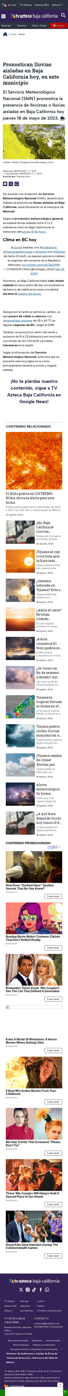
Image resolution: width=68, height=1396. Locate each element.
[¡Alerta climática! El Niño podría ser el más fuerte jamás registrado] (20, 649)
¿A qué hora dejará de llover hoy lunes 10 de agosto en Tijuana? (48, 822)
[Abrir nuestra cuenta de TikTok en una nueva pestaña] (34, 1289)
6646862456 (41, 1327)
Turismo (21, 25)
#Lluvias (16, 247)
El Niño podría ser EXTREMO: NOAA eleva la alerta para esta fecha (30, 498)
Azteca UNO (42, 5)
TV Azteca (26, 5)
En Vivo (61, 25)
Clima (13, 34)
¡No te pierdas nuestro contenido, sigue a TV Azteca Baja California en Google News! (34, 391)
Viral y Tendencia (42, 25)
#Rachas (59, 251)
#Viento (41, 251)
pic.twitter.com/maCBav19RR (41, 265)
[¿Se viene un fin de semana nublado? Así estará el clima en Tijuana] (20, 678)
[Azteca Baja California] (34, 16)
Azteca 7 (57, 5)
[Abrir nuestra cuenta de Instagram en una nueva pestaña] (27, 1289)
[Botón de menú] (3, 16)
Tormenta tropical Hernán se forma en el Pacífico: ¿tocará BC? (49, 706)
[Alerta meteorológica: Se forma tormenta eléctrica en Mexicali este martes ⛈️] (20, 795)
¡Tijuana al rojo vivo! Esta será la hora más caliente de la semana (48, 560)
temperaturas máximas (17, 320)
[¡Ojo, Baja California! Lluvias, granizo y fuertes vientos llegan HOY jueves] (20, 533)
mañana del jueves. (30, 294)
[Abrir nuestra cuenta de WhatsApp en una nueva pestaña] (47, 1289)
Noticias (6, 25)
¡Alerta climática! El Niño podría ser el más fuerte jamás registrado (48, 650)
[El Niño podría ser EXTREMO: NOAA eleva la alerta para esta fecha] (34, 461)
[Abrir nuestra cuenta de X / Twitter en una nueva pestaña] (21, 1289)
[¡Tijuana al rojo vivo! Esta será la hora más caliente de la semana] (20, 562)
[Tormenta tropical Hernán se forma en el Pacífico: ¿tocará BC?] (20, 707)
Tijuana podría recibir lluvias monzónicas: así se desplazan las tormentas (49, 735)
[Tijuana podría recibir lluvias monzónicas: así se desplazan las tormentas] (20, 736)
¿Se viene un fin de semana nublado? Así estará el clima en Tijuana (48, 677)
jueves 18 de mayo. (34, 231)
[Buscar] (63, 15)
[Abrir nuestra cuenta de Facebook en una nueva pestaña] (40, 1289)
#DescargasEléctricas (18, 251)
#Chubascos (48, 247)
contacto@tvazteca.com (47, 1323)
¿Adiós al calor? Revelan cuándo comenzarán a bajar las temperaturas (48, 621)
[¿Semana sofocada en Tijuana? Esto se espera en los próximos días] (20, 591)
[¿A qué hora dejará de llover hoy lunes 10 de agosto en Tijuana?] (20, 824)
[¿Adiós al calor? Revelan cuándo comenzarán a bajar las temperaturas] (20, 620)
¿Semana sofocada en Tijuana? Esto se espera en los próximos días (49, 590)
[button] (60, 1384)
